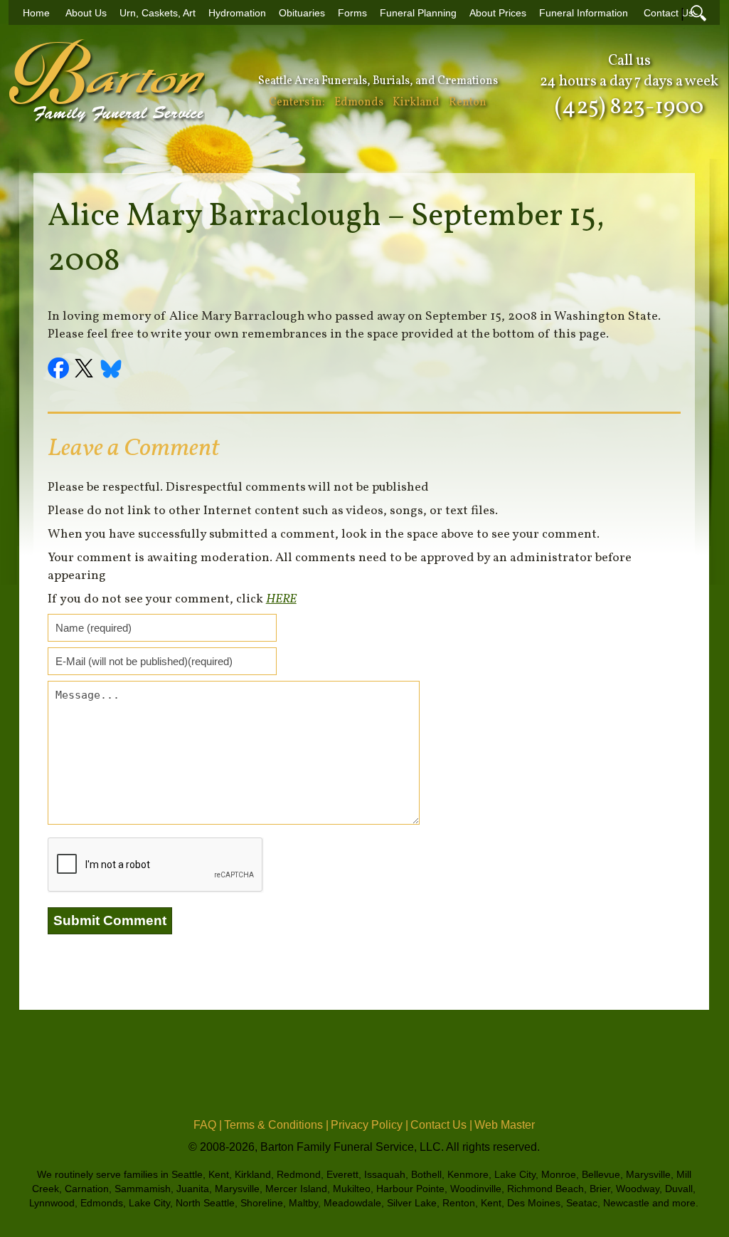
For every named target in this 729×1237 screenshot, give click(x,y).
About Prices (497, 13)
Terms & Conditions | (276, 1125)
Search (698, 13)
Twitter (86, 370)
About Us (86, 13)
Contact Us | (441, 1125)
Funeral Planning (418, 13)
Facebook (60, 370)
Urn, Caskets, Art (157, 13)
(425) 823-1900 (629, 107)
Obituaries (302, 13)
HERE (281, 599)
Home (36, 13)
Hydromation (237, 13)
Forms (352, 13)
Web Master (504, 1125)
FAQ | (207, 1125)
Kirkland (416, 102)
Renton (467, 102)
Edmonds (358, 102)
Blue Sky (111, 370)
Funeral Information (583, 13)
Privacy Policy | (369, 1125)
